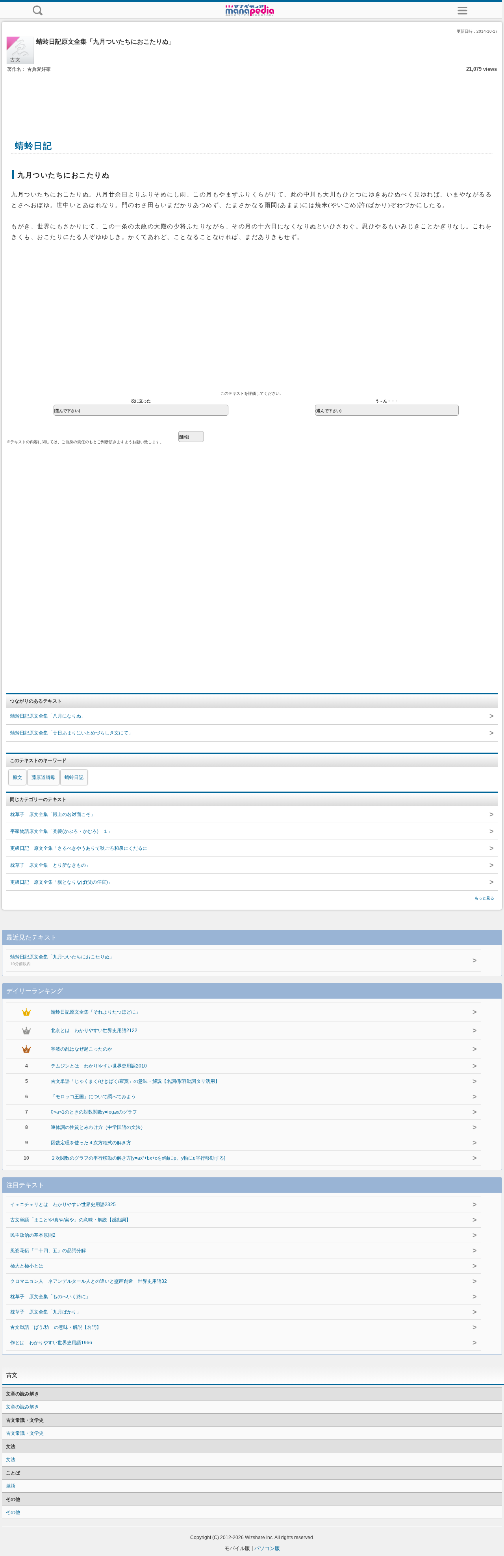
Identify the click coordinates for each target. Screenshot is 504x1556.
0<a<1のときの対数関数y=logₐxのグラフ (94, 1112)
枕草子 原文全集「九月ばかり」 (45, 1312)
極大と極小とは (26, 1266)
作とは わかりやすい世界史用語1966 (51, 1342)
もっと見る (484, 898)
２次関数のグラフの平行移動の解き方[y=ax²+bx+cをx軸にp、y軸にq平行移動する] (138, 1158)
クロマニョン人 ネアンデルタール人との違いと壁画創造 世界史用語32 (88, 1281)
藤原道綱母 (43, 777)
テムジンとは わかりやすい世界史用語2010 (99, 1066)
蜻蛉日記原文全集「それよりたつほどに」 (96, 1012)
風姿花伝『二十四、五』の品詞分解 (48, 1250)
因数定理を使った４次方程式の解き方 (91, 1142)
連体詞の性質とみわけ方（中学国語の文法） (98, 1127)
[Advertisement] (252, 97)
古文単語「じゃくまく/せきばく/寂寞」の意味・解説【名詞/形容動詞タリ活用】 (135, 1081)
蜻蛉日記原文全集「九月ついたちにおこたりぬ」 (62, 960)
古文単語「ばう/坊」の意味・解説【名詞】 (55, 1327)
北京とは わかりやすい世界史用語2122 (94, 1030)
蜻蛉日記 (74, 777)
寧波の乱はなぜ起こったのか (81, 1049)
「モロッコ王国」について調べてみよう (93, 1096)
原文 (17, 777)
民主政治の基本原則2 (33, 1235)
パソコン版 (267, 1548)
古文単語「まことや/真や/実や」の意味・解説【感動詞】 (70, 1220)
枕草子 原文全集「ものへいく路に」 (50, 1296)
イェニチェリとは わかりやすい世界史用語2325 (63, 1204)
